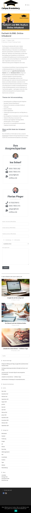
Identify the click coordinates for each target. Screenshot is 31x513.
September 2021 (5, 399)
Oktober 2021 (4, 396)
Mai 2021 (3, 407)
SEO (2, 454)
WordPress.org (5, 480)
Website (3, 465)
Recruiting (4, 449)
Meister (3, 446)
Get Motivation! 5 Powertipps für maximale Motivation (13, 379)
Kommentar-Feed (5, 478)
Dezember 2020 (5, 417)
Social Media (4, 457)
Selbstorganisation (6, 452)
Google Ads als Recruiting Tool (15, 298)
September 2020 (5, 425)
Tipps (3, 462)
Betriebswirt (5, 42)
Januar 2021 (4, 415)
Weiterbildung (5, 467)
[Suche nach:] (15, 355)
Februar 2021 (4, 412)
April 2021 (4, 409)
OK (16, 510)
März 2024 (4, 391)
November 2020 (5, 420)
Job (2, 444)
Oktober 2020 (4, 422)
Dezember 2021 (5, 394)
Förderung (15, 42)
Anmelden (4, 475)
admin (4, 40)
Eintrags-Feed (4, 476)
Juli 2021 (3, 404)
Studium (19, 42)
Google (3, 441)
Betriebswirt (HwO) (15, 72)
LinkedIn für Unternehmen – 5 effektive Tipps (15, 348)
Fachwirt (10, 42)
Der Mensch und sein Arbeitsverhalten (15, 323)
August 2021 (4, 401)
